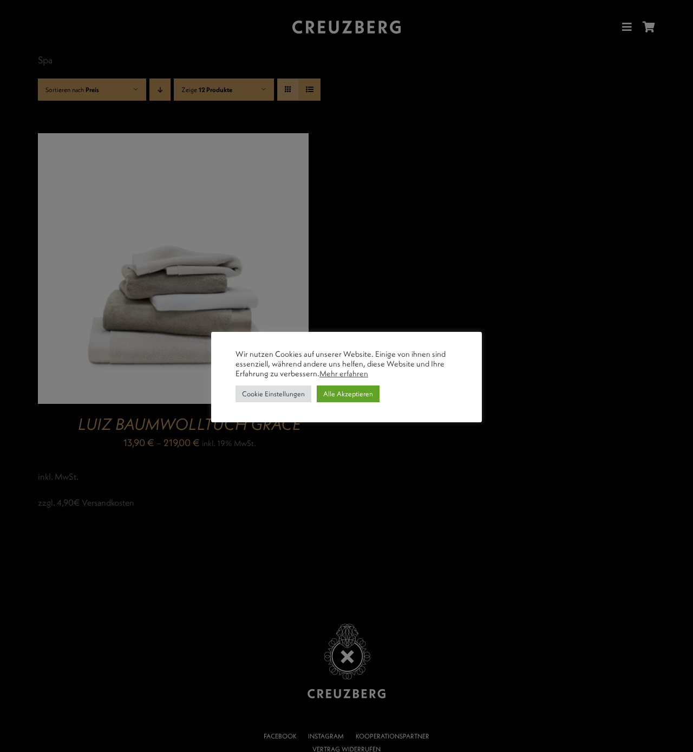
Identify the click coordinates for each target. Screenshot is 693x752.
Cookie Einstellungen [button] (273, 393)
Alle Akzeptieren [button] (348, 393)
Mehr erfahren (343, 373)
